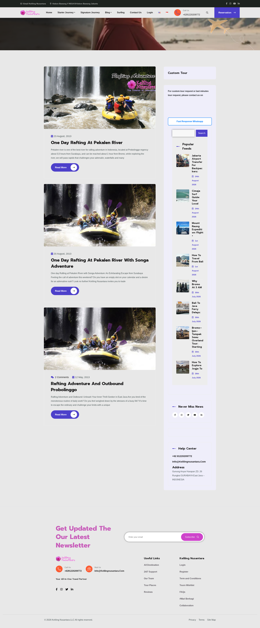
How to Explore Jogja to (197, 365)
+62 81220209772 (182, 456)
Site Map (211, 620)
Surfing (121, 12)
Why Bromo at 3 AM (197, 284)
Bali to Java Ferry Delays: (196, 307)
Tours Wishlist (187, 585)
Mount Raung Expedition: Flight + (197, 229)
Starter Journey (66, 12)
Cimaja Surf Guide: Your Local (196, 197)
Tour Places (150, 585)
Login (150, 12)
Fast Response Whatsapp (190, 121)
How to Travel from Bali (197, 258)
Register (184, 572)
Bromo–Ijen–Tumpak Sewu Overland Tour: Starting (197, 337)
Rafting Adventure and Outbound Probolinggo (87, 386)
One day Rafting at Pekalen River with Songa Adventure (100, 263)
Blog (107, 12)
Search (201, 133)
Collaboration (187, 605)
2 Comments (62, 377)
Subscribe (190, 537)
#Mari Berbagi (187, 599)
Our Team (149, 578)
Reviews (148, 592)
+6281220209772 (191, 15)
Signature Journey (90, 12)
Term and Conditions (190, 578)
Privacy (192, 620)
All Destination (151, 565)
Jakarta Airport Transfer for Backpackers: (197, 163)
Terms (201, 620)
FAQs (182, 592)
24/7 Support (150, 572)
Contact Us (136, 12)
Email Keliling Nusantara (34, 4)
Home (49, 12)
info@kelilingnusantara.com (189, 461)
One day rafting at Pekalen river (87, 142)
